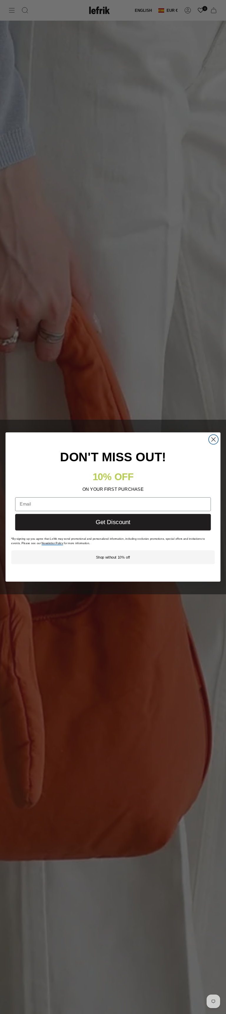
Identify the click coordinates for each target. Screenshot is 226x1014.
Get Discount (113, 522)
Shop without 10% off (113, 557)
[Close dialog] (213, 439)
